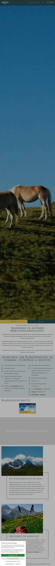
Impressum (18, 563)
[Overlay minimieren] (24, 543)
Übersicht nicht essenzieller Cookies (13, 561)
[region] (13, 548)
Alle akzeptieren (12, 555)
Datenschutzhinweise (10, 563)
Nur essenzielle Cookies (12, 558)
